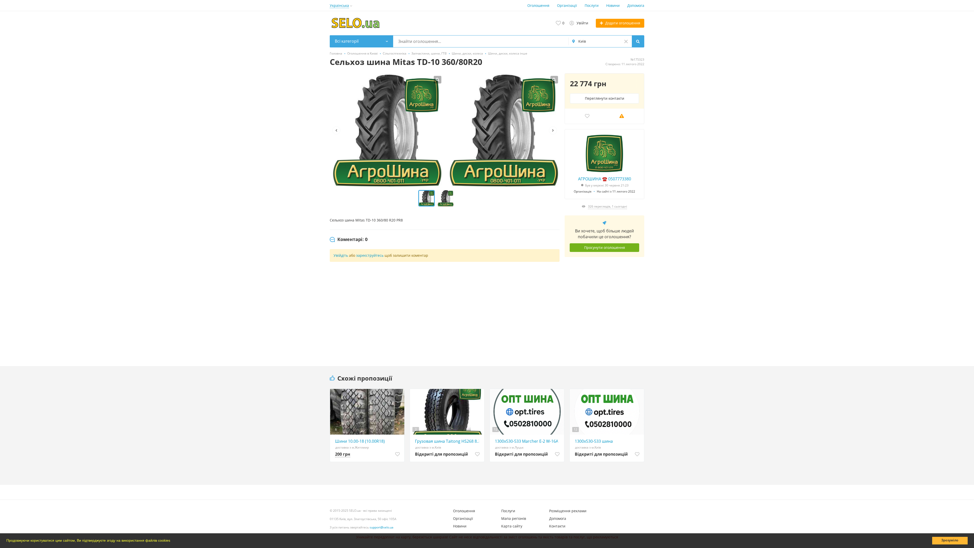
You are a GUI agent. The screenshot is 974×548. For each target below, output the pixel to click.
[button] (172, 541)
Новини (613, 5)
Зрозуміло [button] (949, 540)
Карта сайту (511, 526)
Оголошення (538, 5)
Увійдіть (341, 255)
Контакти (557, 526)
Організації (567, 5)
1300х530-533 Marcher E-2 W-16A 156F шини (528, 441)
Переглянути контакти (604, 98)
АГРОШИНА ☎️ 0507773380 (604, 179)
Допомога (635, 5)
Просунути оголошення (604, 247)
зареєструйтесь (370, 255)
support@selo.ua (381, 527)
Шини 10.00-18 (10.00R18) (360, 441)
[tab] (349, 239)
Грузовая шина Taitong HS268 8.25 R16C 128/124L (448, 441)
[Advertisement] (604, 307)
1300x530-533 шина (594, 441)
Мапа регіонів (513, 518)
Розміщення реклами (567, 510)
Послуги (592, 5)
